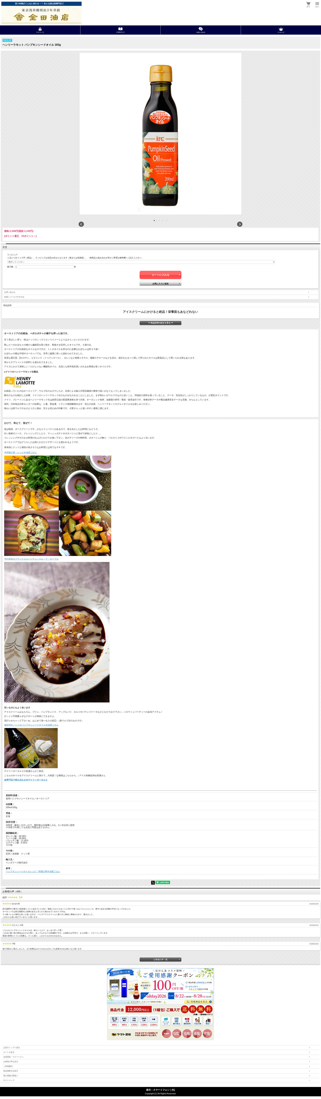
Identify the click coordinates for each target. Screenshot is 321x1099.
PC (173, 1089)
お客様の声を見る (10, 1062)
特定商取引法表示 (10, 1071)
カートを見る (8, 1052)
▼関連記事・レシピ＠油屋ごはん (20, 452)
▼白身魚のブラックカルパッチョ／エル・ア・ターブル (31, 559)
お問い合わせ (9, 292)
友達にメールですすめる (14, 297)
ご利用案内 (8, 1066)
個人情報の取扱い (10, 1076)
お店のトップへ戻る (11, 1047)
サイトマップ (8, 1080)
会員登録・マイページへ (13, 1057)
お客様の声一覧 (160, 959)
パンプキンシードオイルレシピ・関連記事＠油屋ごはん (33, 871)
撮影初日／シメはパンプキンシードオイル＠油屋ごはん (31, 725)
